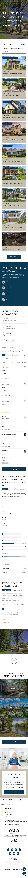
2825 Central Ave (5, 401)
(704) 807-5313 (8, 812)
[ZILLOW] (18, 853)
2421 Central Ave (5, 384)
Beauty (5, 357)
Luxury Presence (14, 864)
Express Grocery (5, 382)
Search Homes (14, 256)
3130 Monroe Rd (5, 452)
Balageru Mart (5, 399)
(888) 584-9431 (8, 816)
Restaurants (9, 355)
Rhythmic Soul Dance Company (8, 434)
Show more (14, 469)
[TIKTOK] (20, 849)
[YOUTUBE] (10, 853)
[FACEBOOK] (8, 849)
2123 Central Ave (5, 367)
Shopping (16, 355)
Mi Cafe (3, 416)
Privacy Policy (20, 869)
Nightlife (10, 357)
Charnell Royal (5, 450)
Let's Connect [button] (14, 791)
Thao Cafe (4, 366)
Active (23, 355)
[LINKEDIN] (16, 849)
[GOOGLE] (14, 853)
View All (14, 741)
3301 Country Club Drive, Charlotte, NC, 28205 (10, 614)
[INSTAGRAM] (12, 849)
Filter (7, 51)
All (4, 355)
